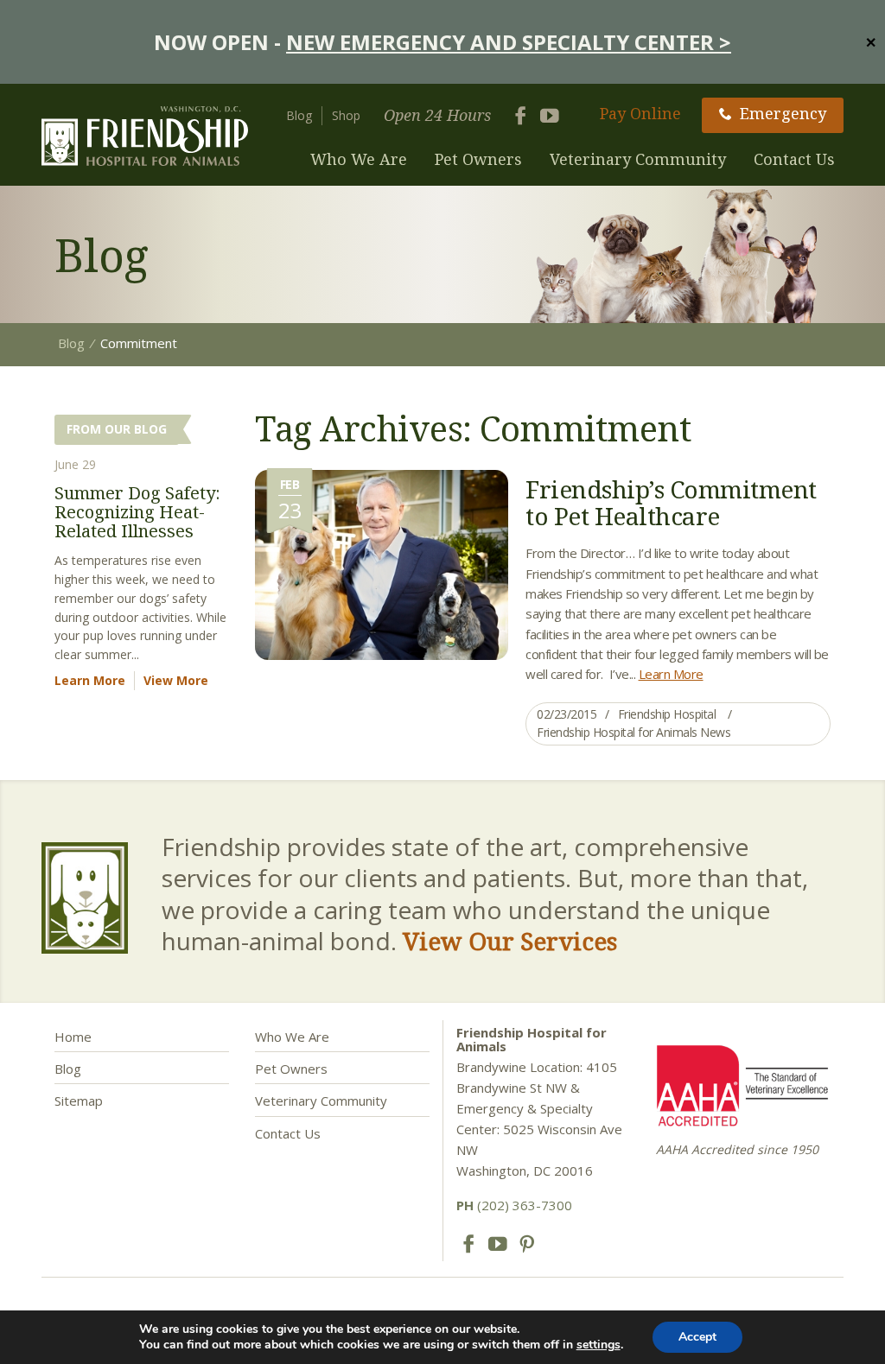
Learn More (671, 673)
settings (598, 1345)
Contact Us (794, 159)
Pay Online (640, 113)
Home (73, 1036)
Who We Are (358, 159)
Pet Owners (478, 159)
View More (175, 680)
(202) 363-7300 (514, 1205)
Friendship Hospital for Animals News (633, 732)
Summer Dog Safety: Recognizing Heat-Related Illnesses (137, 511)
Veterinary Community (638, 159)
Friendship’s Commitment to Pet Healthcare (671, 502)
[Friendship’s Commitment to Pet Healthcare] (381, 563)
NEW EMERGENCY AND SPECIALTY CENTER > (508, 42)
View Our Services (510, 940)
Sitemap (78, 1100)
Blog (299, 115)
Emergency (783, 113)
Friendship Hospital (667, 714)
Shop (346, 115)
